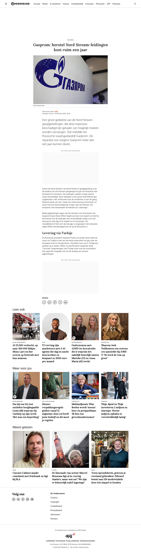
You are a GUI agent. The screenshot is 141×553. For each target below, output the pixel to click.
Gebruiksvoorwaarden (87, 541)
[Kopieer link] (44, 302)
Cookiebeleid (50, 541)
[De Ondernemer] (20, 3)
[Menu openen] (6, 3)
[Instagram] (27, 499)
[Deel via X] (60, 302)
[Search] (135, 3)
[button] (72, 541)
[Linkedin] (18, 499)
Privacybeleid (60, 541)
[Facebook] (22, 499)
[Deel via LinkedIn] (66, 302)
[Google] (13, 499)
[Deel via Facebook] (55, 302)
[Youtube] (32, 499)
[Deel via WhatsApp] (49, 302)
